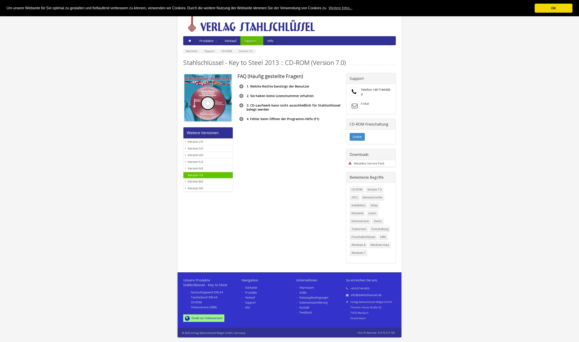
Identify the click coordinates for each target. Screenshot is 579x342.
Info (270, 40)
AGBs (302, 292)
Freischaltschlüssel (363, 237)
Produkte (206, 40)
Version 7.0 (374, 189)
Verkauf (230, 40)
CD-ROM (356, 189)
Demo (378, 221)
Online (357, 137)
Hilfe (383, 237)
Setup (374, 205)
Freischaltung (379, 229)
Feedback (305, 312)
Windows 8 (358, 245)
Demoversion (360, 221)
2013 (354, 197)
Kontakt (304, 307)
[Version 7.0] (208, 98)
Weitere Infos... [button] (340, 8)
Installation (358, 205)
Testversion (358, 229)
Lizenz (372, 213)
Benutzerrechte (372, 197)
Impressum (306, 288)
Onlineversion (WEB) (204, 307)
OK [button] (553, 8)
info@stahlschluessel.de (366, 295)
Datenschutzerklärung (313, 302)
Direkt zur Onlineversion (207, 318)
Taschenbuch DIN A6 (204, 297)
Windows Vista (379, 245)
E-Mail (365, 104)
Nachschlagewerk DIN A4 (207, 292)
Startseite (251, 288)
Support (250, 40)
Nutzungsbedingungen (313, 297)
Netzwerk (357, 213)
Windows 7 (358, 253)
